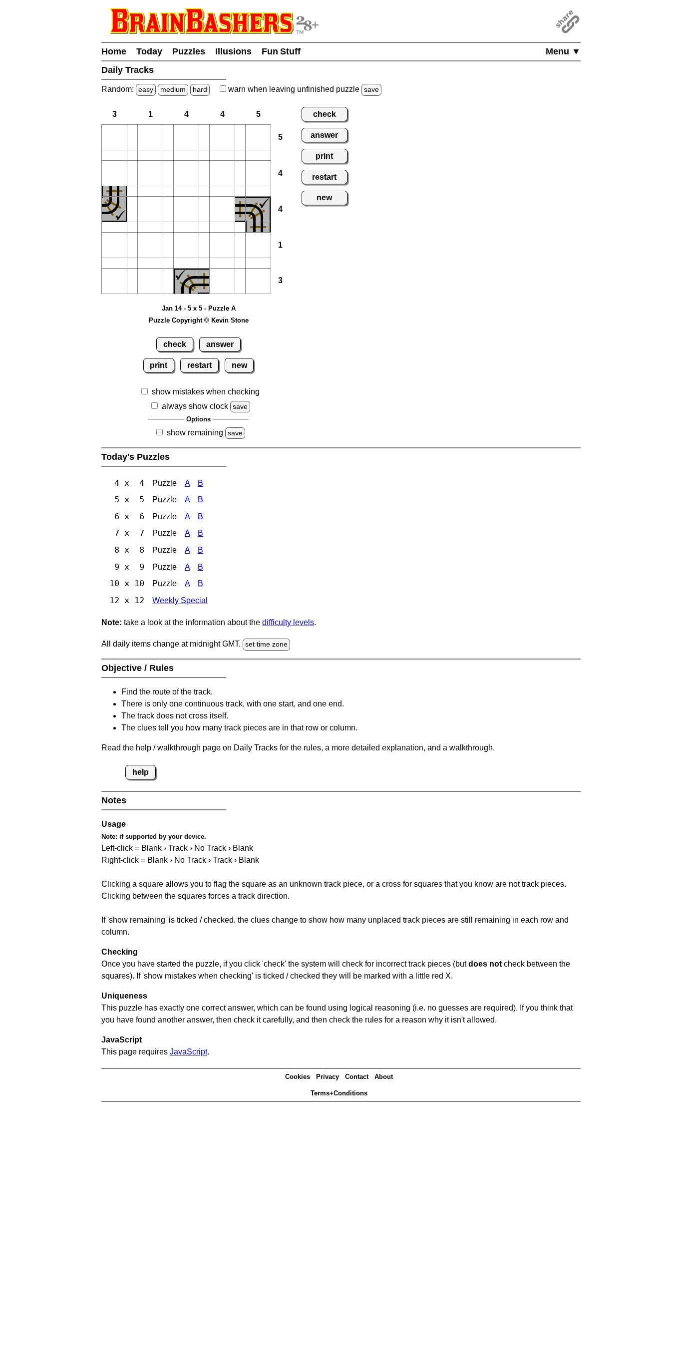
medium (173, 89)
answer (220, 344)
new (239, 365)
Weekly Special (180, 600)
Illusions (233, 51)
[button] (114, 137)
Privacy (327, 1076)
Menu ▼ (563, 51)
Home (113, 51)
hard (200, 89)
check (174, 344)
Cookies (297, 1076)
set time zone (266, 644)
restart (199, 365)
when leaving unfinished (302, 89)
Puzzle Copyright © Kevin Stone (199, 320)
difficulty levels (288, 622)
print (158, 365)
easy (145, 89)
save (371, 89)
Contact (356, 1076)
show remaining (195, 432)
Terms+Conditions (339, 1093)
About (383, 1076)
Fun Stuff (281, 51)
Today (149, 51)
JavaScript (188, 1051)
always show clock (195, 406)
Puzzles (188, 51)
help (140, 772)
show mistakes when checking (206, 391)
